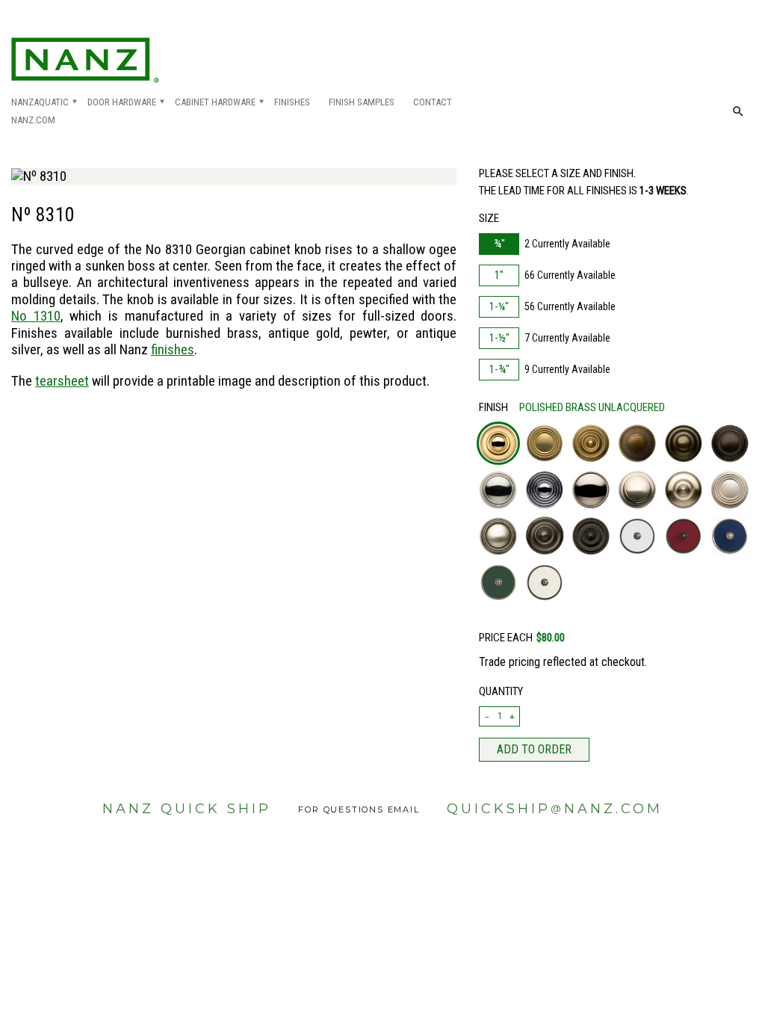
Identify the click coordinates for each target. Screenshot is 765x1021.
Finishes (292, 102)
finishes (172, 349)
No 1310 (36, 315)
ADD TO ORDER (534, 749)
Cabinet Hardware (215, 102)
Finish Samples (361, 102)
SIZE (489, 218)
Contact (432, 102)
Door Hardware (121, 102)
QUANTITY (501, 691)
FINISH (572, 407)
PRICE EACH (522, 637)
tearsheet (62, 380)
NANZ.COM (33, 120)
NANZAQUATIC (40, 102)
